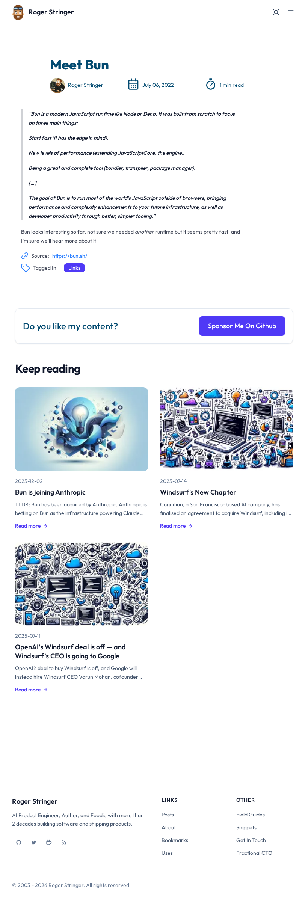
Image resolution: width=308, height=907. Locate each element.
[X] (34, 842)
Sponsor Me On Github (242, 325)
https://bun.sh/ (70, 255)
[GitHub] (19, 842)
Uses (167, 853)
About (169, 827)
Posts (168, 814)
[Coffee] (49, 842)
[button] (290, 12)
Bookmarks (175, 840)
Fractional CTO (254, 853)
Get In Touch (251, 840)
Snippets (246, 827)
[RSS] (64, 842)
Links (74, 267)
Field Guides (250, 814)
